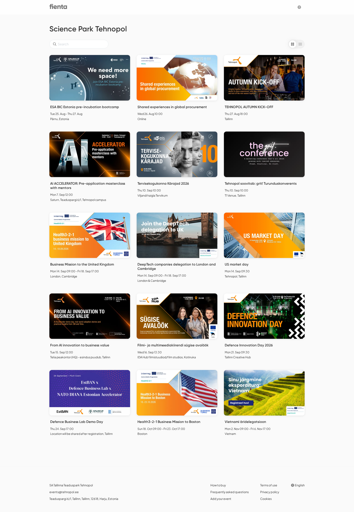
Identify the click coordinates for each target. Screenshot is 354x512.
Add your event (220, 499)
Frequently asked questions (229, 492)
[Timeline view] (300, 44)
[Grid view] (292, 44)
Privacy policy (269, 492)
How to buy (218, 485)
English (299, 485)
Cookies (266, 499)
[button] (299, 7)
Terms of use (268, 485)
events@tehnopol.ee (64, 492)
